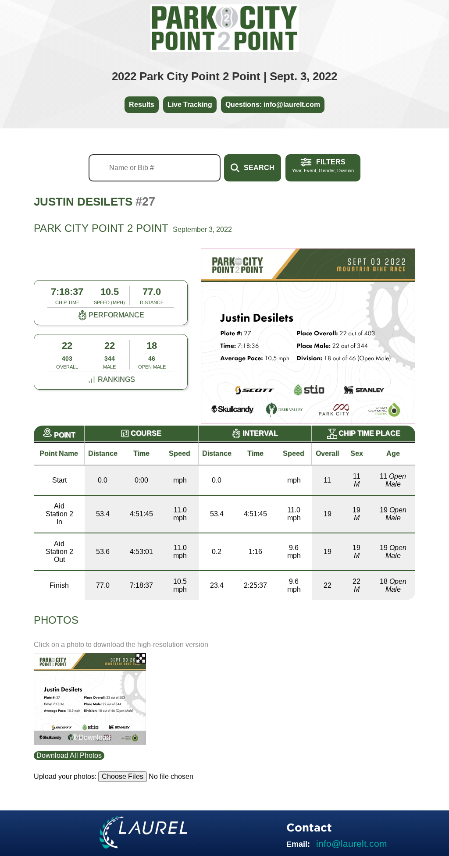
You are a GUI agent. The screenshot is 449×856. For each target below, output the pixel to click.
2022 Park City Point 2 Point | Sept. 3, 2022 (224, 76)
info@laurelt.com (351, 843)
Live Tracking (189, 104)
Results (141, 104)
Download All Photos (69, 755)
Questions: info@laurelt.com (272, 104)
